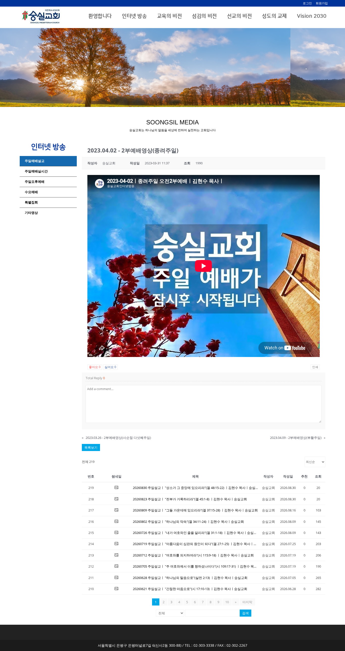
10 (227, 602)
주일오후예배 (34, 182)
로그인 (307, 3)
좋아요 (95, 367)
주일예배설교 (34, 161)
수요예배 (31, 192)
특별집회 (31, 202)
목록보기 (90, 447)
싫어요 (110, 367)
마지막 (247, 602)
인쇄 (315, 367)
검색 (245, 613)
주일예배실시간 (36, 171)
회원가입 (322, 3)
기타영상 (31, 213)
